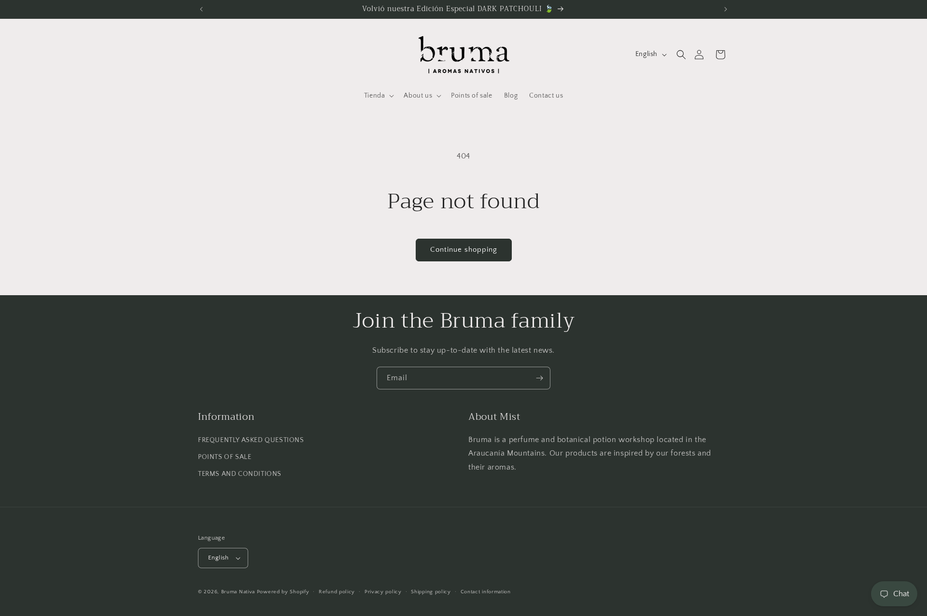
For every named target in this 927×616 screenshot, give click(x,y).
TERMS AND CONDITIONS (239, 474)
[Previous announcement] (201, 9)
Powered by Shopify (283, 592)
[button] (681, 54)
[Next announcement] (725, 9)
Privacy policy (383, 592)
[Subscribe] (539, 378)
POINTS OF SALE (224, 457)
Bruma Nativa (238, 592)
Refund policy (337, 592)
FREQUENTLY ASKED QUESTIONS (251, 440)
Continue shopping (463, 249)
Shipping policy (431, 592)
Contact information (486, 592)
